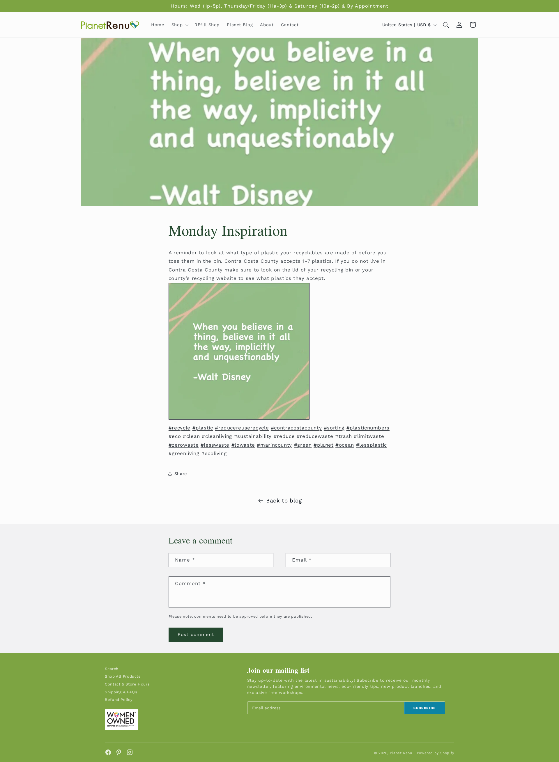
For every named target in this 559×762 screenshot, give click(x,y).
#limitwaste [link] (369, 436)
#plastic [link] (202, 428)
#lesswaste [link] (215, 445)
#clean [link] (191, 436)
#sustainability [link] (253, 436)
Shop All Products (123, 676)
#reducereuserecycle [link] (242, 428)
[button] (179, 24)
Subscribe (424, 708)
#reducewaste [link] (315, 436)
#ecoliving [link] (214, 453)
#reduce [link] (284, 436)
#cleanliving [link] (217, 436)
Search (111, 669)
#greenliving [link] (184, 453)
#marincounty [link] (274, 445)
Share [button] (180, 473)
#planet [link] (323, 445)
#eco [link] (175, 436)
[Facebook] (108, 752)
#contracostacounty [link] (296, 428)
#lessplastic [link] (371, 445)
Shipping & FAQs (121, 692)
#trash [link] (343, 436)
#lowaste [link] (243, 445)
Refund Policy (118, 699)
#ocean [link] (344, 445)
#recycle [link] (179, 428)
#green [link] (303, 445)
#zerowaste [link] (184, 445)
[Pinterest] (119, 752)
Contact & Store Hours (127, 684)
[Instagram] (129, 752)
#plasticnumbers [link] (368, 428)
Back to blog (284, 500)
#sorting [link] (334, 428)
